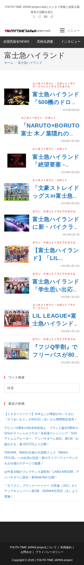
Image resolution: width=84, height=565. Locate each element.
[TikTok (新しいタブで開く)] (51, 17)
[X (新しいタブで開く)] (34, 17)
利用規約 (66, 547)
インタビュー (70, 41)
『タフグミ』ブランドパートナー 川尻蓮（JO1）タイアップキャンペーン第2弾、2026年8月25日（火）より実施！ (41, 491)
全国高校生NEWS (16, 41)
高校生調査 (45, 41)
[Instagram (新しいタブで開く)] (39, 17)
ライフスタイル (60, 86)
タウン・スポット (56, 83)
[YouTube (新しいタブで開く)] (45, 17)
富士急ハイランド (30, 62)
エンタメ (37, 83)
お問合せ (26, 552)
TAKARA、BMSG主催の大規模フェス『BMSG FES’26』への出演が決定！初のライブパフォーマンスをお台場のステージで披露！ (41, 458)
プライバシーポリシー (49, 552)
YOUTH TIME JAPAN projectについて (33, 547)
